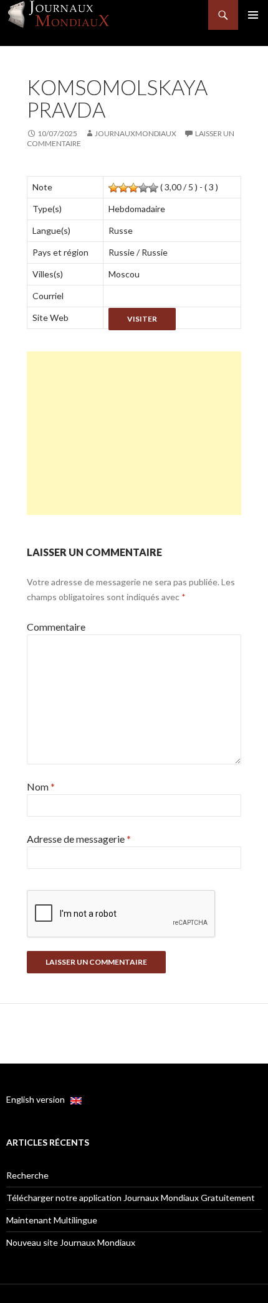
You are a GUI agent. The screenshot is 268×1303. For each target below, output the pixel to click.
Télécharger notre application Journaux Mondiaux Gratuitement (130, 1197)
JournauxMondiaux (135, 133)
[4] (143, 188)
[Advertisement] (134, 433)
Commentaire (56, 627)
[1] (113, 188)
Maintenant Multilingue (51, 1220)
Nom (41, 786)
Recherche (27, 1175)
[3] (133, 188)
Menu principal (253, 15)
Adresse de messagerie (79, 839)
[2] (123, 188)
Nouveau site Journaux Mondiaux (70, 1242)
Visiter (142, 318)
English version (38, 1099)
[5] (153, 188)
